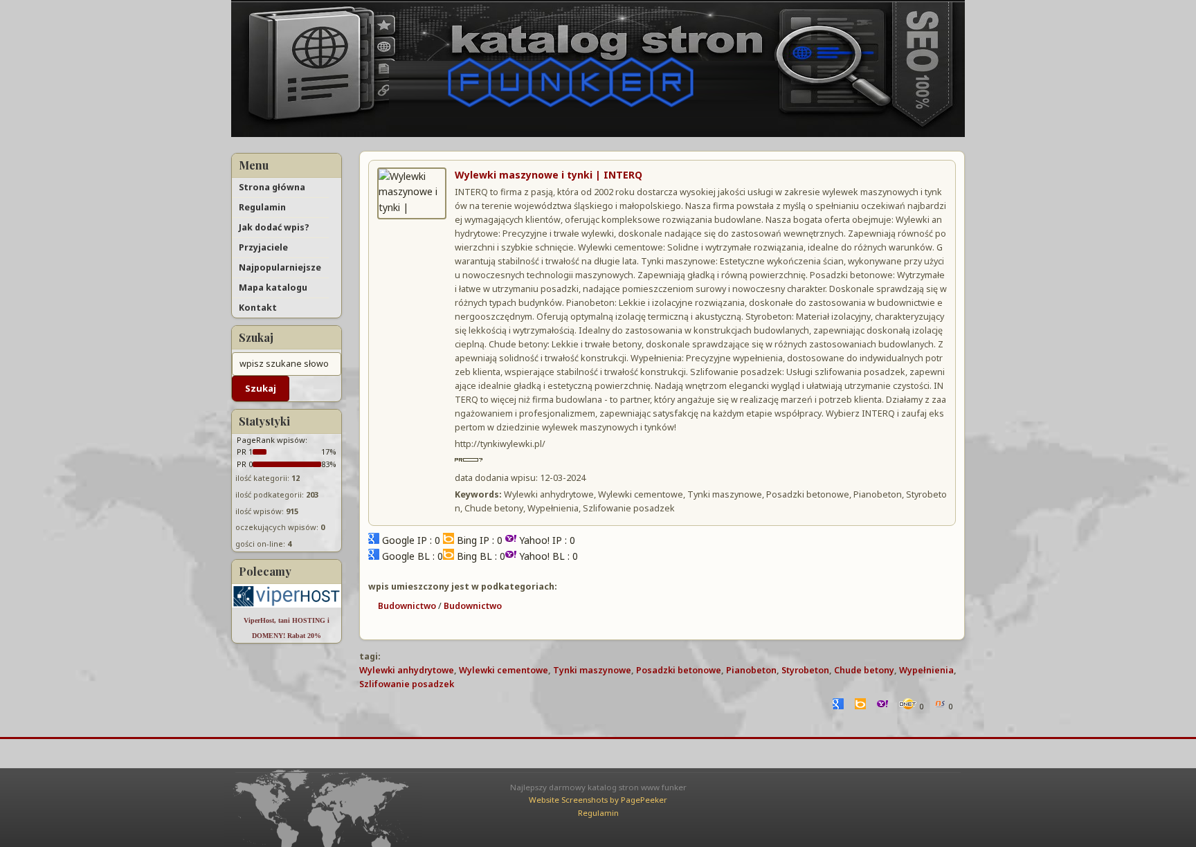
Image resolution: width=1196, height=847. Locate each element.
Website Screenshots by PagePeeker (598, 799)
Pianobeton (751, 670)
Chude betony (864, 670)
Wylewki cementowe (503, 670)
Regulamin (262, 207)
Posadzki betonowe (678, 670)
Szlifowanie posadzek (406, 684)
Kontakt (258, 307)
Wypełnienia (926, 670)
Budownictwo (407, 606)
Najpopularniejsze (280, 267)
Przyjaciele (263, 247)
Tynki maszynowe (592, 670)
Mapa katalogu (273, 287)
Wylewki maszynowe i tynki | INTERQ (548, 174)
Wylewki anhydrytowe (406, 670)
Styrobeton (805, 670)
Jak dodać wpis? (274, 227)
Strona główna (272, 187)
